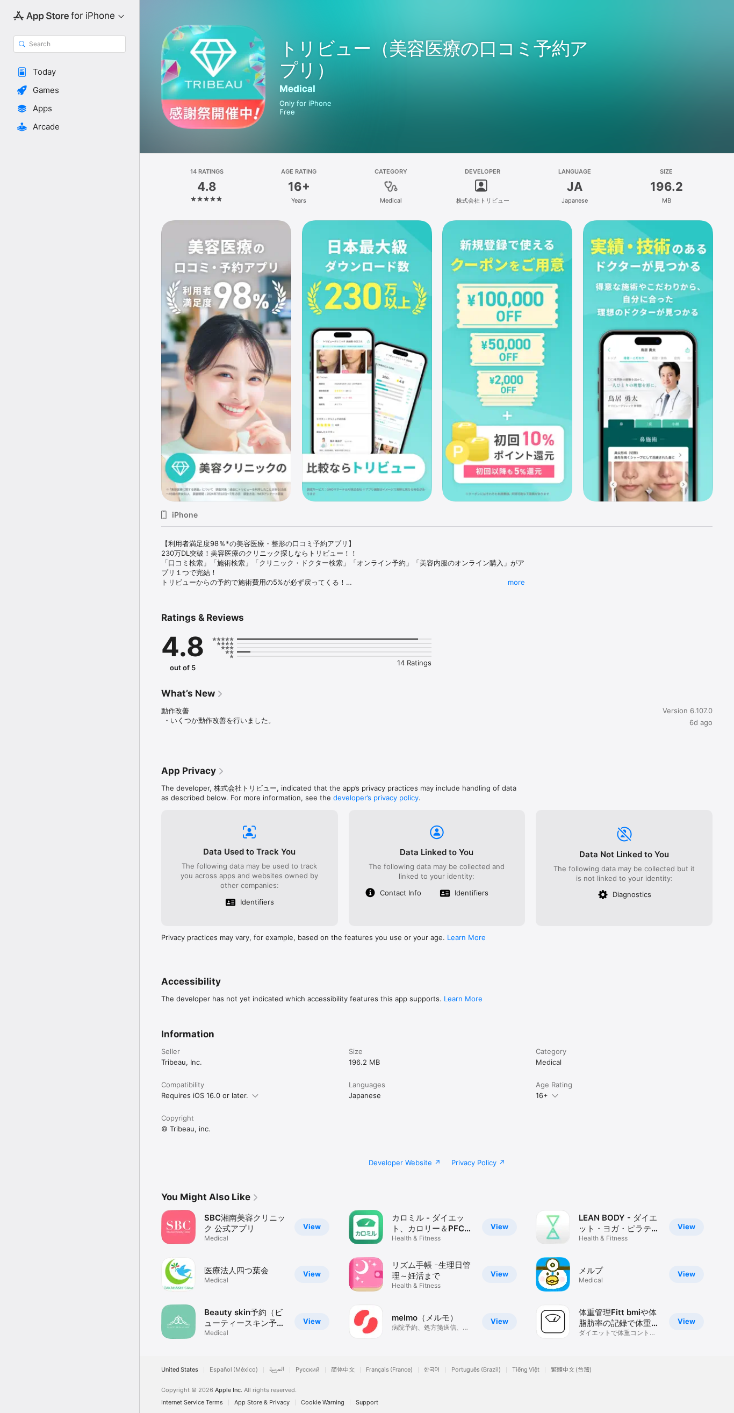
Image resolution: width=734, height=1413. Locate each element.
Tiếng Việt (525, 1370)
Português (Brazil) (476, 1370)
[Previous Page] (150, 360)
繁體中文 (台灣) (571, 1370)
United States (179, 1370)
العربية (276, 1370)
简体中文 (343, 1370)
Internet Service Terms (192, 1402)
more (516, 582)
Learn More (466, 937)
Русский (308, 1370)
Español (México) (234, 1370)
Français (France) (389, 1370)
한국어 (432, 1370)
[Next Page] (723, 360)
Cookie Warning (322, 1402)
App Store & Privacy (262, 1402)
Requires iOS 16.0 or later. (204, 1095)
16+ (542, 1095)
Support (367, 1402)
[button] (69, 72)
